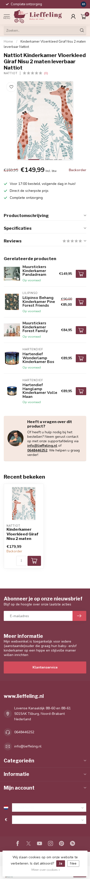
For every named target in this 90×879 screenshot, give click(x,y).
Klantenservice (45, 667)
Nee (73, 863)
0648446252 (37, 450)
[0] (83, 16)
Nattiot (11, 73)
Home (8, 41)
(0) (46, 73)
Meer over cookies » (46, 870)
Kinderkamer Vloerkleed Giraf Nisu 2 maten (22, 534)
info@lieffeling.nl (42, 445)
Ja (60, 863)
